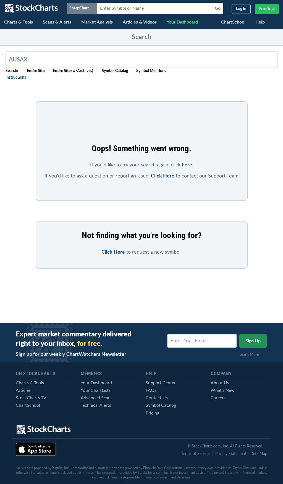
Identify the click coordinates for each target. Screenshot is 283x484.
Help (260, 22)
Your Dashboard (96, 383)
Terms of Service (195, 454)
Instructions (16, 77)
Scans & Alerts (57, 22)
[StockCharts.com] (31, 8)
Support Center (161, 383)
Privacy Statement (230, 454)
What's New (223, 390)
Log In (241, 9)
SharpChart (79, 8)
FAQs (151, 390)
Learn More (251, 355)
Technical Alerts (96, 405)
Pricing (152, 413)
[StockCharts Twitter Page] (224, 430)
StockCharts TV (31, 398)
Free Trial (266, 9)
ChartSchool (233, 22)
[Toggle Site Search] (276, 23)
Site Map (259, 454)
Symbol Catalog (161, 405)
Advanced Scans (96, 398)
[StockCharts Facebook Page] (243, 430)
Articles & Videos (140, 22)
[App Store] (36, 449)
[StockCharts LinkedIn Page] (262, 430)
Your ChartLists (96, 390)
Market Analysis (97, 22)
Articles (23, 390)
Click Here (162, 176)
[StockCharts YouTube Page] (204, 430)
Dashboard (182, 22)
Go (218, 8)
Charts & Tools (18, 22)
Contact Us (157, 398)
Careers (218, 398)
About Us (220, 383)
